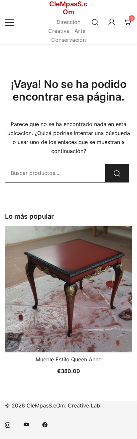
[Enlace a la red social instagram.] (7, 424)
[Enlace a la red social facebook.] (45, 424)
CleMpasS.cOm (68, 8)
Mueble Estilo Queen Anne (68, 359)
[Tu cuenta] (112, 22)
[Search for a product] (95, 22)
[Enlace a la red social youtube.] (26, 424)
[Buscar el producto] (117, 173)
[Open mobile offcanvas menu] (9, 22)
